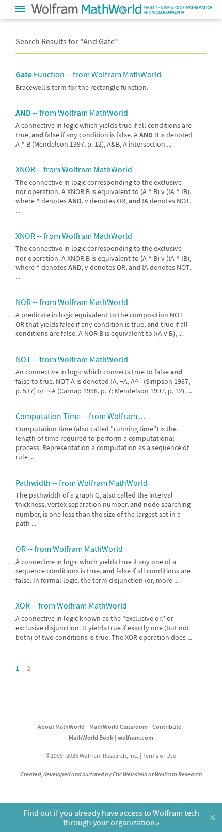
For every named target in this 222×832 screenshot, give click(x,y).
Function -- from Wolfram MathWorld (88, 74)
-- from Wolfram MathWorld (71, 112)
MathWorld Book (91, 737)
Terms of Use (159, 755)
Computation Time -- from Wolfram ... (80, 416)
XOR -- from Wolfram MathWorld (71, 605)
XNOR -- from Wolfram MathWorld (73, 169)
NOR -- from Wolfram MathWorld (71, 302)
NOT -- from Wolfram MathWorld (71, 359)
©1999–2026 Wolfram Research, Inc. (92, 755)
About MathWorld (61, 726)
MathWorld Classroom (118, 726)
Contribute (166, 726)
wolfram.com (135, 737)
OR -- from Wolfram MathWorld (69, 548)
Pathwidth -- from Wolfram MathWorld (81, 482)
